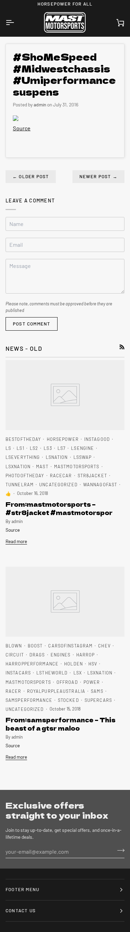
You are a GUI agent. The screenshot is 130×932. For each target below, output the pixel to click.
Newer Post (98, 176)
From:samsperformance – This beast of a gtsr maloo (60, 723)
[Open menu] (16, 22)
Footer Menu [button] (22, 889)
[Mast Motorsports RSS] (122, 347)
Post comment (31, 323)
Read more (16, 541)
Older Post (30, 176)
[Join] (118, 850)
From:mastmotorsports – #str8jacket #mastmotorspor (59, 508)
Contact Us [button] (21, 910)
